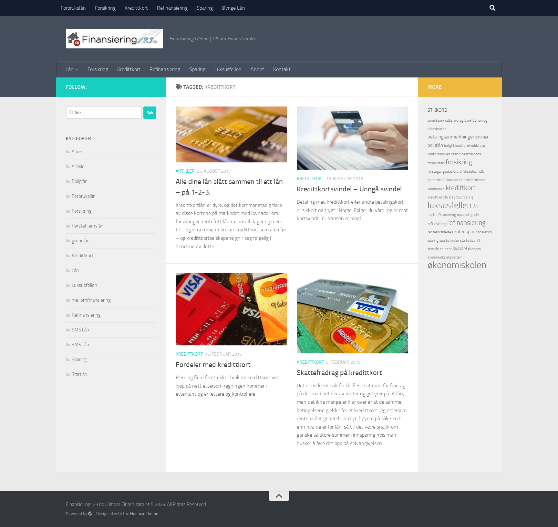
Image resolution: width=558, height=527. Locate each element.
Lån (70, 69)
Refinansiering (172, 8)
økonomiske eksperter (444, 257)
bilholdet (481, 137)
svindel (460, 248)
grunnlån (80, 241)
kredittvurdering (461, 197)
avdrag (458, 120)
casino (455, 154)
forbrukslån (436, 163)
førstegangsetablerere (445, 171)
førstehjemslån (474, 171)
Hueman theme (144, 513)
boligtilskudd (453, 146)
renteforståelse (439, 232)
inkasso (479, 180)
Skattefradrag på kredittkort (339, 373)
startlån (433, 249)
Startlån (79, 374)
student (446, 249)
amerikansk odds (440, 120)
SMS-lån (80, 345)
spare (471, 232)
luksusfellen (449, 205)
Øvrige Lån (233, 8)
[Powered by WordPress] (90, 514)
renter (458, 232)
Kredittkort (136, 8)
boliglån (435, 145)
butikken (443, 154)
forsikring (459, 162)
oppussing (464, 215)
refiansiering (437, 224)
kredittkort (460, 188)
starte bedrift (470, 240)
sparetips (485, 232)
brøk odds (471, 146)
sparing (433, 240)
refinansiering (466, 223)
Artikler (185, 171)
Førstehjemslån (87, 226)
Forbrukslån (73, 8)
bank (467, 120)
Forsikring (105, 8)
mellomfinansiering (91, 300)
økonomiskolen (457, 265)
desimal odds (471, 154)
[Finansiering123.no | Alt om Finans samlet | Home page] (114, 38)
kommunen (436, 189)
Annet (257, 69)
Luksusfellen (228, 69)
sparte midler (449, 240)
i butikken (466, 180)
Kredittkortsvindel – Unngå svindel (349, 189)
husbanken (450, 180)
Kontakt (282, 69)
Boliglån (80, 181)
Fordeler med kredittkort (213, 364)
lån (475, 206)
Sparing (205, 8)
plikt (476, 215)
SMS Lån (80, 330)
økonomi (474, 249)
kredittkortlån (438, 197)
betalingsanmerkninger (451, 137)
